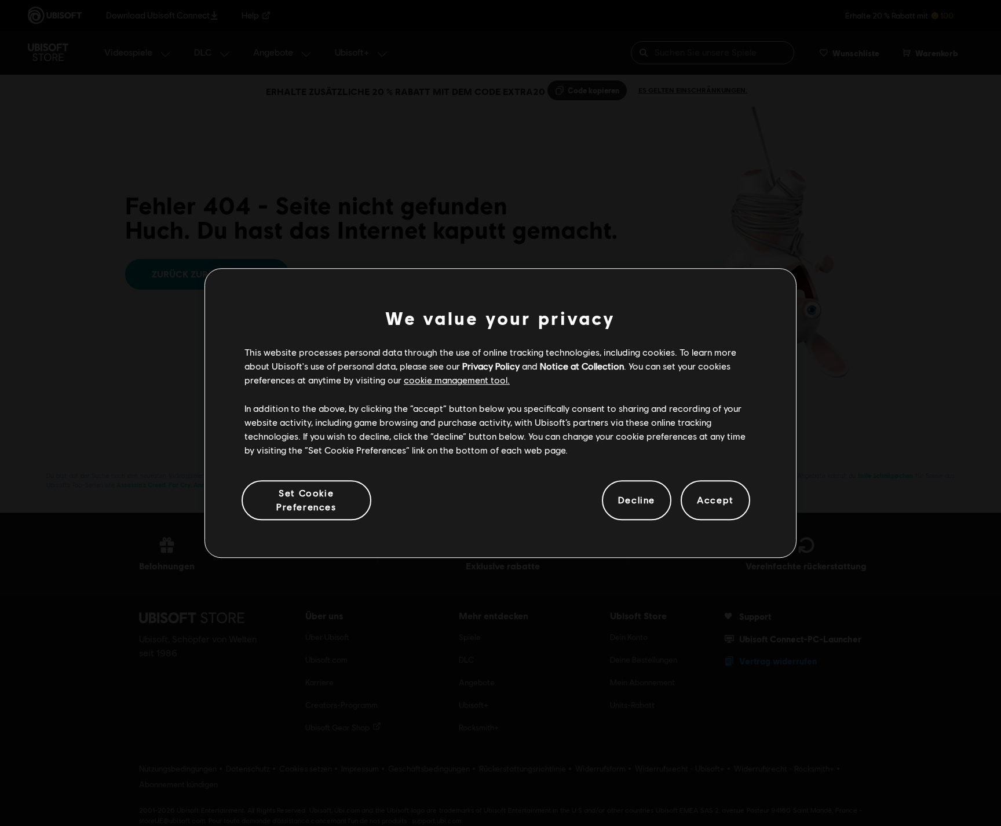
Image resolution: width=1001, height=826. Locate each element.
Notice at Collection (582, 365)
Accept (715, 500)
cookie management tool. (457, 380)
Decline (636, 500)
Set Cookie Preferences (306, 499)
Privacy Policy (491, 365)
